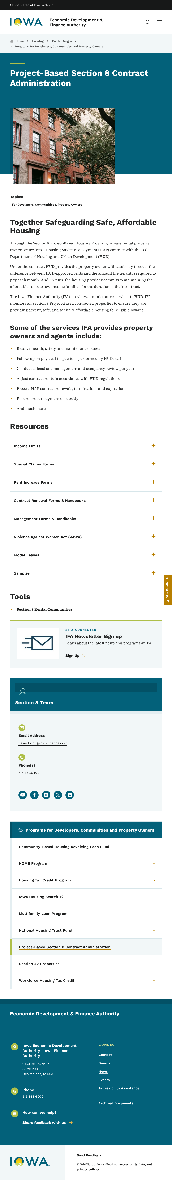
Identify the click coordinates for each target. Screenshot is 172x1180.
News (103, 1071)
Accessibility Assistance (119, 1088)
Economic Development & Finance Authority (76, 22)
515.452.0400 (28, 773)
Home (20, 41)
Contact (105, 1055)
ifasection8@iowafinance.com (42, 743)
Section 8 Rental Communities (44, 609)
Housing (38, 41)
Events (104, 1080)
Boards (104, 1063)
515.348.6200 (32, 1097)
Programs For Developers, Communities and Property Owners (59, 46)
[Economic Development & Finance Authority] (27, 22)
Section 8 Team (34, 703)
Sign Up (72, 655)
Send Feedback (89, 1155)
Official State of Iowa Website (31, 5)
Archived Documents (116, 1103)
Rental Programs (64, 41)
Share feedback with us (44, 1122)
